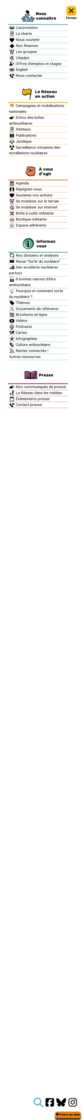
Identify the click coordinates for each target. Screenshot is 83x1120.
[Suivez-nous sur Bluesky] (61, 1102)
